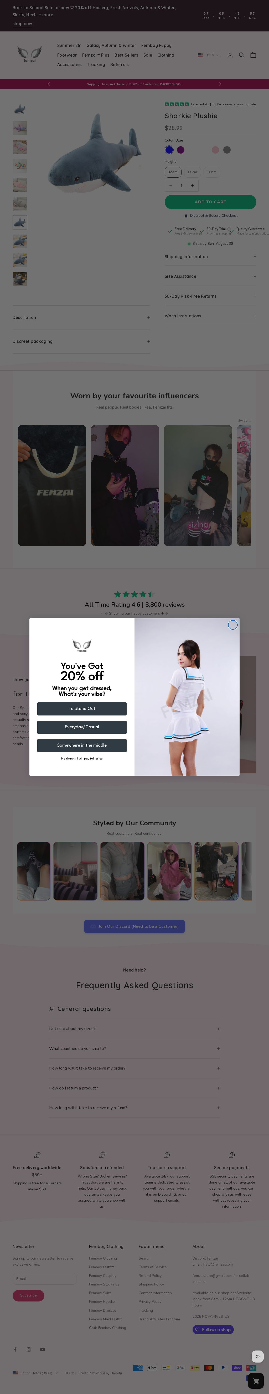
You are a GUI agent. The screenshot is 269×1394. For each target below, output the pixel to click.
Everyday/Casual (82, 727)
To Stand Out (82, 709)
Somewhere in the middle (82, 745)
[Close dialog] (232, 625)
